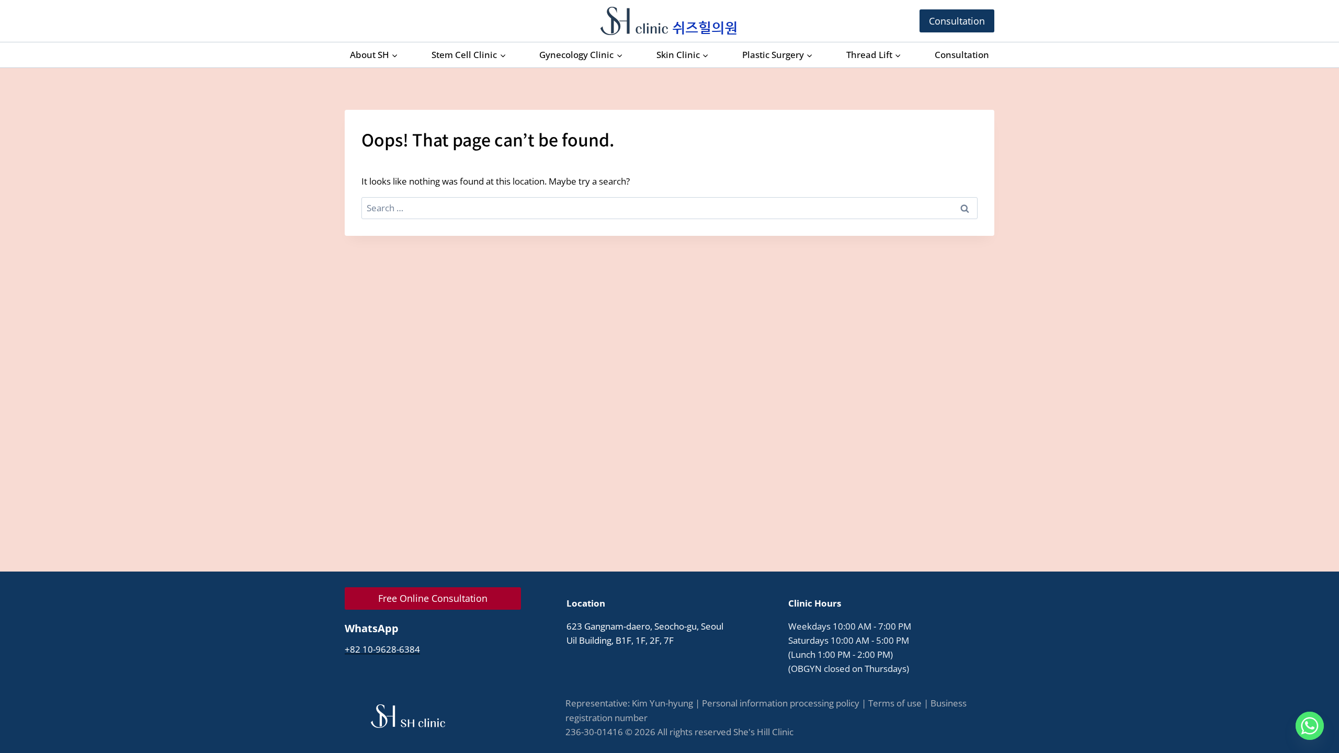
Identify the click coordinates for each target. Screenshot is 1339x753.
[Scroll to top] (1310, 716)
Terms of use (895, 703)
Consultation (957, 21)
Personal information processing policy (780, 703)
